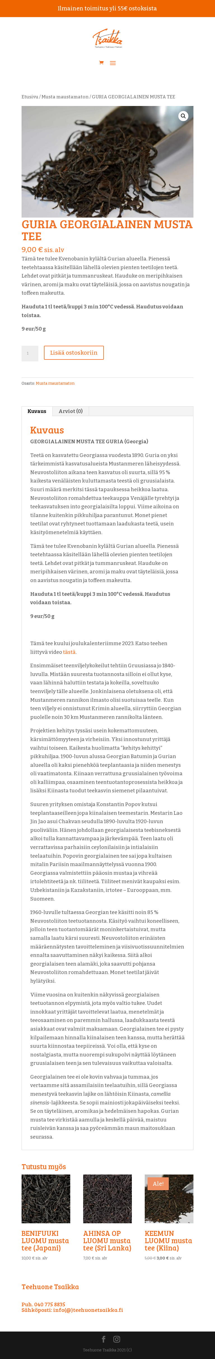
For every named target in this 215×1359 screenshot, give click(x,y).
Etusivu (30, 97)
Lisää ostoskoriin (74, 352)
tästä (69, 652)
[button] (183, 116)
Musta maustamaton (65, 97)
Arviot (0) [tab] (71, 411)
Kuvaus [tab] (36, 411)
